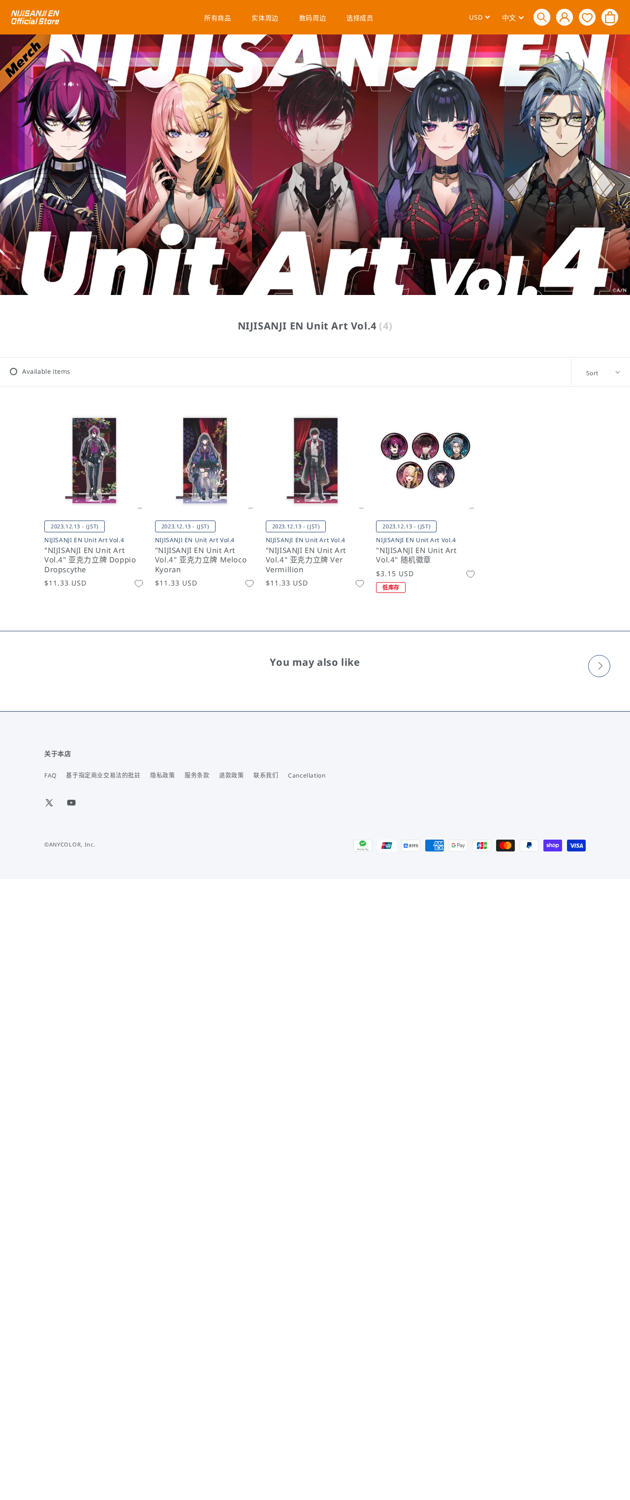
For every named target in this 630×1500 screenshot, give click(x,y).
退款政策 (231, 775)
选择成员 (359, 18)
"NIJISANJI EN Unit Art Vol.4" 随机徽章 (416, 555)
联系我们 (265, 775)
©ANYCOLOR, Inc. (69, 844)
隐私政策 (162, 775)
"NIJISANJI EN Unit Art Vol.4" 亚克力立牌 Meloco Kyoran (201, 560)
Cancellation (306, 775)
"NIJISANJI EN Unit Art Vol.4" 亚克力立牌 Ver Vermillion (306, 560)
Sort (592, 373)
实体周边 (265, 18)
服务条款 (197, 775)
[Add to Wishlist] (139, 583)
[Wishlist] (587, 17)
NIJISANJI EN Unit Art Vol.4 (84, 540)
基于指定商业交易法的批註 (103, 775)
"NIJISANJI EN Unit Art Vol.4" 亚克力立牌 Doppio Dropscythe (90, 560)
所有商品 (217, 18)
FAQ (50, 775)
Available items (46, 371)
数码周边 (312, 18)
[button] (542, 17)
